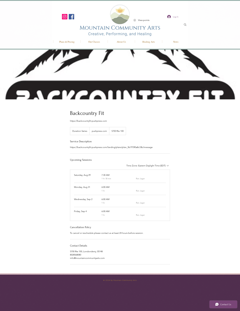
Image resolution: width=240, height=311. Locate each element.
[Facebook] (71, 16)
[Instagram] (64, 16)
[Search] (185, 25)
